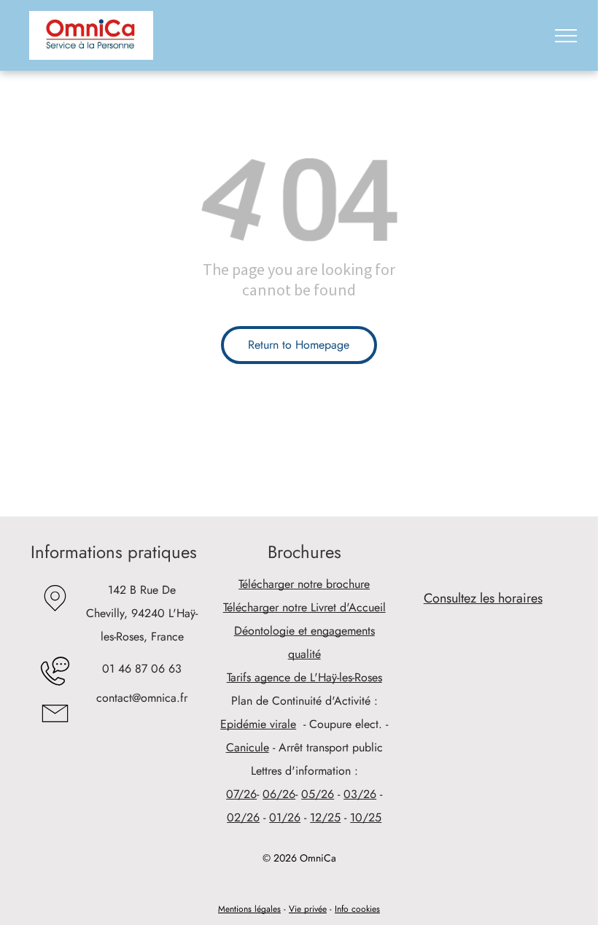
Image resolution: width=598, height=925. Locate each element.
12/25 (325, 817)
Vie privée (308, 909)
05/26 (317, 794)
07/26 (241, 794)
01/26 (284, 817)
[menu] (566, 36)
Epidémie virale (258, 724)
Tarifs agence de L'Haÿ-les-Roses (304, 677)
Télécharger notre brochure (304, 584)
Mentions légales (249, 909)
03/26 (359, 794)
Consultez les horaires (483, 598)
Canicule (247, 747)
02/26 (243, 817)
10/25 (365, 817)
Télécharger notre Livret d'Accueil (304, 607)
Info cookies (357, 909)
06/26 (279, 794)
